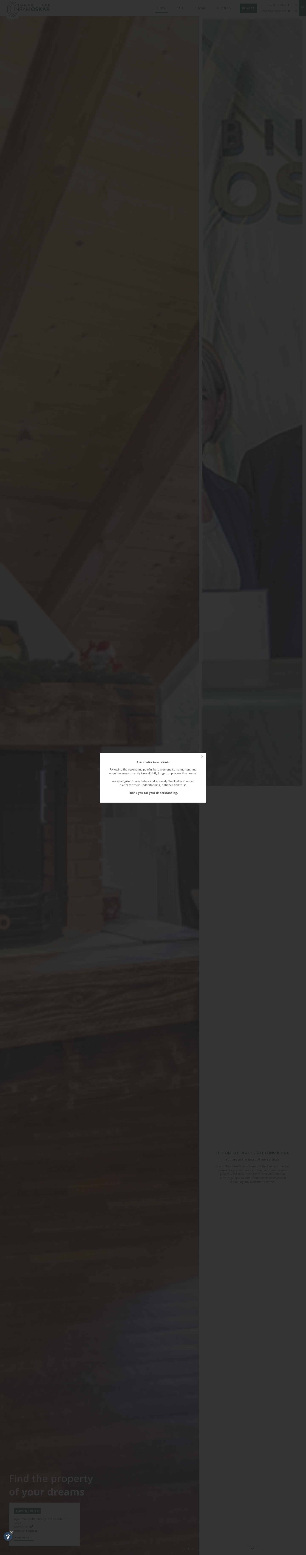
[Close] (202, 756)
